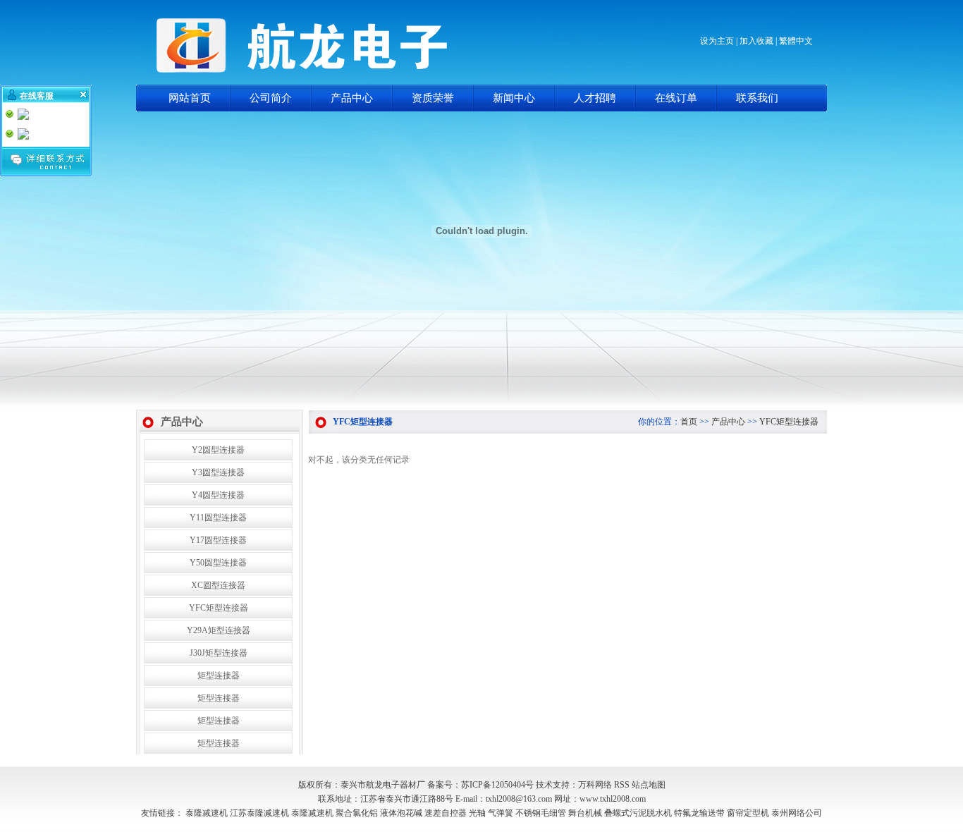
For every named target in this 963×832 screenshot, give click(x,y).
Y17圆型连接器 (218, 540)
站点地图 (648, 785)
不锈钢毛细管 (540, 813)
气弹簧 (500, 813)
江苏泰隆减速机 (259, 813)
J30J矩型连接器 (218, 653)
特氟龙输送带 (699, 813)
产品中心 (352, 98)
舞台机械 (585, 813)
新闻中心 (514, 98)
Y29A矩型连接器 (218, 630)
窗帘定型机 (748, 813)
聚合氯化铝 (357, 813)
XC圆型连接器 (218, 585)
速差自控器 (445, 813)
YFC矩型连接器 (218, 608)
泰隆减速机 (206, 813)
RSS (622, 785)
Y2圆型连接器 (218, 450)
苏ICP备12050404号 (497, 785)
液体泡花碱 (401, 813)
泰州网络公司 (796, 813)
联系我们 (757, 98)
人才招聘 (595, 98)
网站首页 (189, 98)
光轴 (477, 813)
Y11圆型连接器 (218, 517)
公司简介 (271, 98)
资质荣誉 (433, 98)
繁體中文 (796, 41)
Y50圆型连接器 (218, 563)
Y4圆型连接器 (218, 495)
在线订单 (676, 98)
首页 (688, 422)
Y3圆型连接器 (218, 472)
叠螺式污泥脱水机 (638, 813)
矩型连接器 (218, 675)
